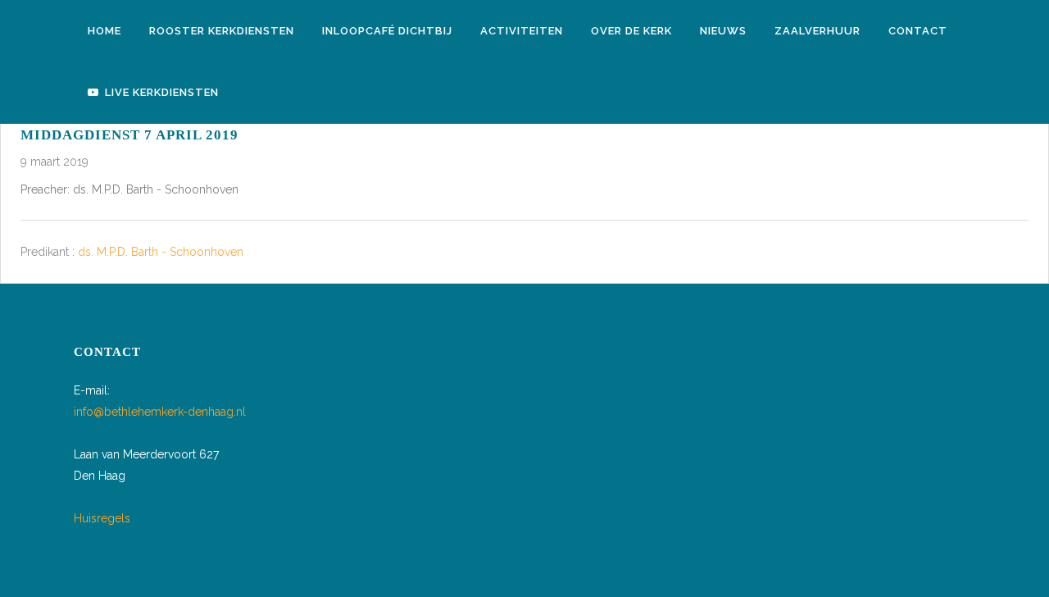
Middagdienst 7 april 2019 (129, 135)
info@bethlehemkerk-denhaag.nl (160, 411)
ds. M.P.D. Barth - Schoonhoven (160, 252)
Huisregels (102, 518)
